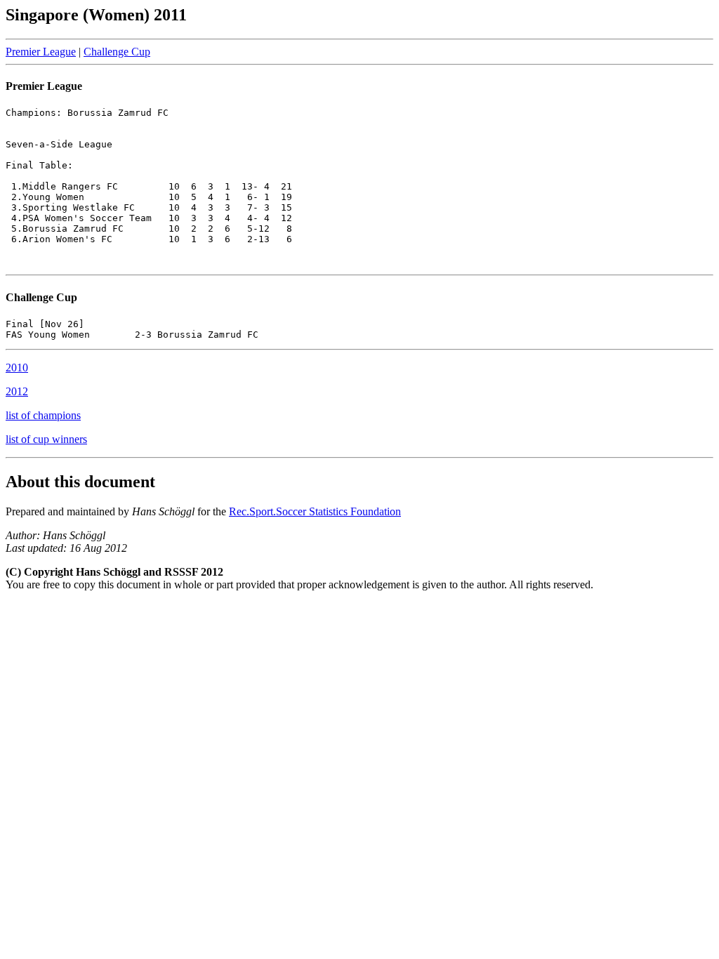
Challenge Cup (117, 52)
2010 (17, 367)
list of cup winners (46, 439)
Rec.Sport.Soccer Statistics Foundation (315, 511)
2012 (17, 391)
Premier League (41, 52)
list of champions (43, 415)
